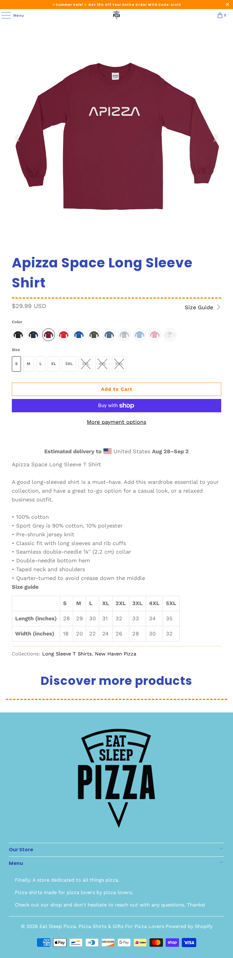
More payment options (116, 422)
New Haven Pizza (115, 654)
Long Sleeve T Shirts (67, 654)
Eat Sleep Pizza (57, 926)
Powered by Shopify (189, 926)
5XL (119, 363)
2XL (69, 363)
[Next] (215, 138)
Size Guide (200, 307)
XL (53, 363)
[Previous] (18, 138)
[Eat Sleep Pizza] (116, 15)
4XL (102, 363)
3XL (85, 363)
